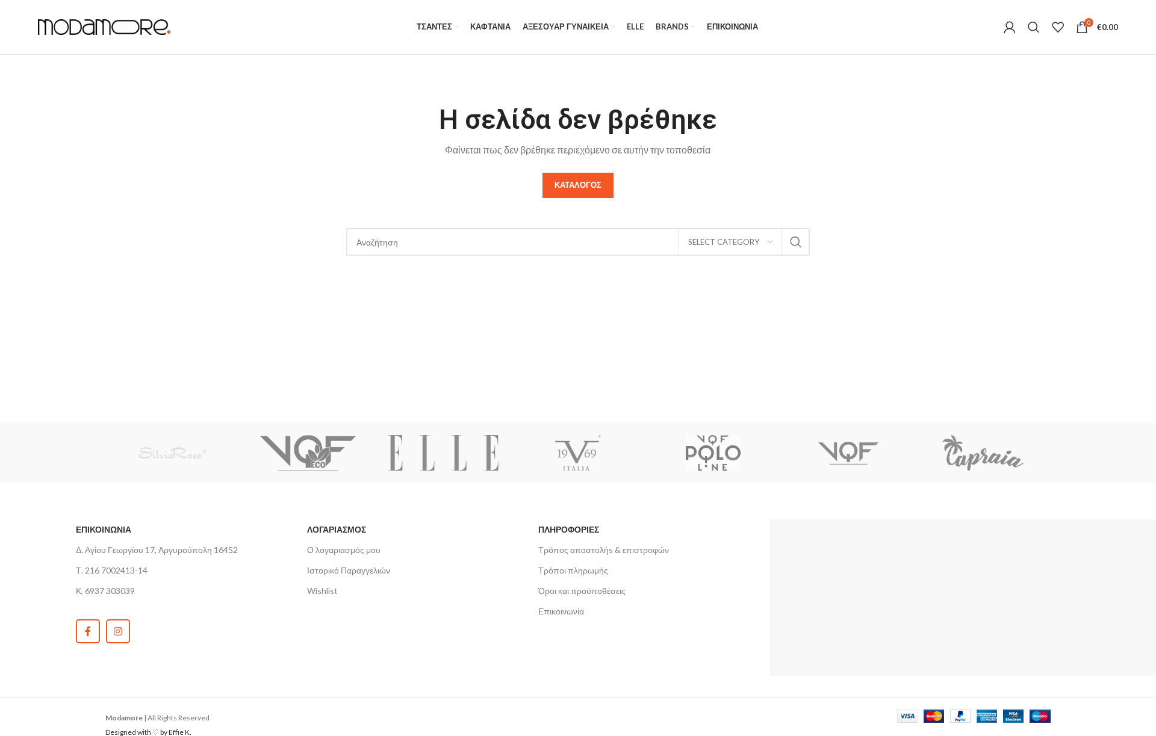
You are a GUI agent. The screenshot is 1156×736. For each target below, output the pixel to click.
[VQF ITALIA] (847, 453)
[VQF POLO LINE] (712, 453)
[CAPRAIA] (983, 453)
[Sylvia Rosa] (172, 453)
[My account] (1010, 27)
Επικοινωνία (561, 611)
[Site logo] (104, 25)
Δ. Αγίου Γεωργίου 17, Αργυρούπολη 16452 (157, 550)
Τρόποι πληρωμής (573, 570)
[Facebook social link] (88, 631)
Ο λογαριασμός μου (344, 550)
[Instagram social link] (118, 631)
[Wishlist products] (1058, 27)
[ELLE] (443, 453)
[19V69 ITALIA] (578, 453)
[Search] (1034, 27)
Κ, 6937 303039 (105, 591)
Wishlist (322, 591)
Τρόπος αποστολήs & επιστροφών (603, 550)
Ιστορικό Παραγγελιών (348, 570)
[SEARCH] (796, 242)
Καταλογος (578, 185)
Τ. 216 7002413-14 (112, 570)
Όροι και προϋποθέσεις (582, 591)
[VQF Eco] (307, 453)
